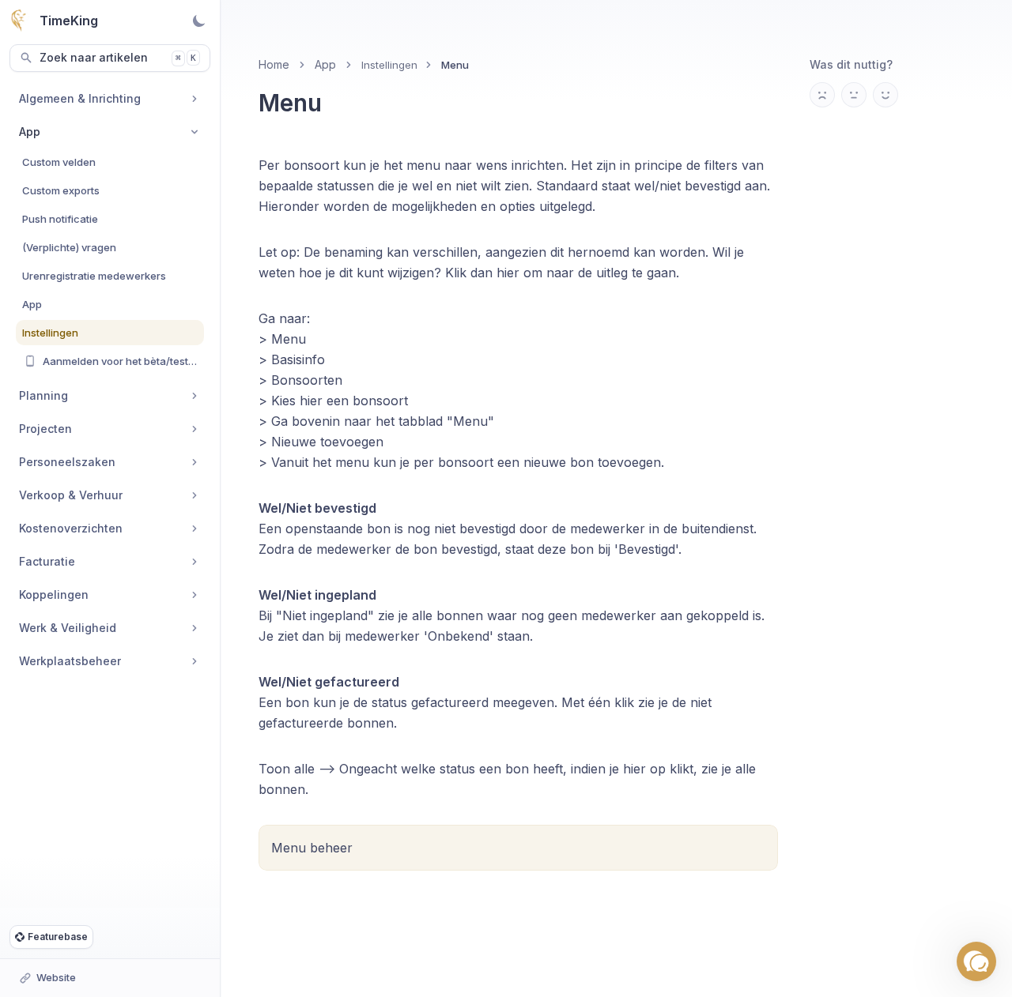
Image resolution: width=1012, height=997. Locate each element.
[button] (976, 961)
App (325, 64)
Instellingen (389, 64)
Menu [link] (455, 64)
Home (274, 64)
